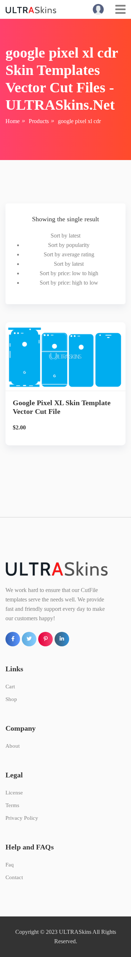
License (14, 793)
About (12, 746)
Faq (9, 865)
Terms (12, 805)
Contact (14, 877)
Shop (11, 699)
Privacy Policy (21, 818)
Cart (10, 686)
